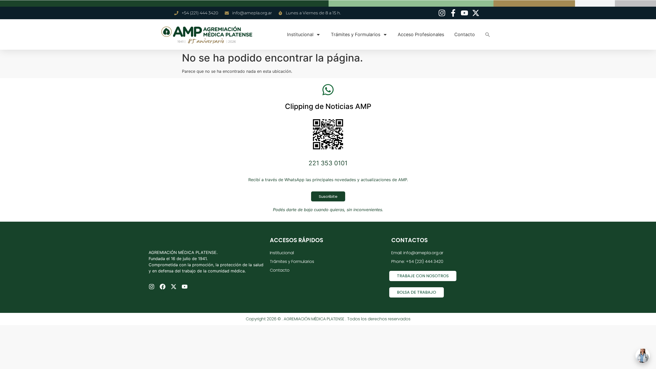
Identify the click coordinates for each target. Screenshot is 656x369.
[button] (487, 34)
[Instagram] (152, 287)
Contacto (464, 34)
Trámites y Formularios (355, 34)
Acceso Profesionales (421, 34)
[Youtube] (185, 287)
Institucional (300, 34)
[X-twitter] (174, 287)
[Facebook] (163, 287)
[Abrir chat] (643, 355)
